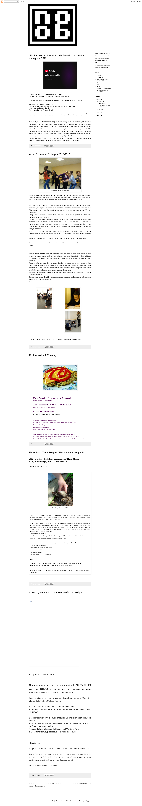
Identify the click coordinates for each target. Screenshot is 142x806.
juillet (100, 101)
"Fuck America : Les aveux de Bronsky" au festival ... (105, 105)
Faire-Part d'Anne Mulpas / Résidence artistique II (56, 452)
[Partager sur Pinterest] (53, 146)
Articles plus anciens (85, 783)
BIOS (98, 86)
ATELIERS (100, 77)
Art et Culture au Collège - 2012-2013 (49, 154)
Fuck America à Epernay (42, 355)
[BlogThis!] (47, 146)
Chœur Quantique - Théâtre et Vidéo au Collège (55, 592)
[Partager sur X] (49, 146)
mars (100, 109)
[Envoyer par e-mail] (45, 146)
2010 (99, 115)
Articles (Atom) (41, 786)
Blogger (87, 801)
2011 (99, 112)
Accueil (54, 783)
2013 (99, 99)
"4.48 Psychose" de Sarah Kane (102, 80)
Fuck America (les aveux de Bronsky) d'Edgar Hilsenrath (104, 90)
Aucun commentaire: (36, 145)
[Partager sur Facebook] (51, 146)
